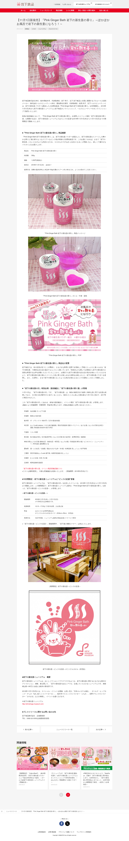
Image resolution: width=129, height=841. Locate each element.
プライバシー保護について (66, 832)
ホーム (23, 10)
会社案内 (33, 10)
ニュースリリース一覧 (64, 729)
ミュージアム (42, 29)
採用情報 (57, 4)
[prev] (61, 795)
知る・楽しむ (103, 10)
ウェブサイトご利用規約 (84, 832)
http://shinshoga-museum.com (33, 704)
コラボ (34, 29)
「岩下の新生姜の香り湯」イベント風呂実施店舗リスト (42, 468)
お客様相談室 (42, 832)
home (2, 811)
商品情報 (59, 10)
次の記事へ (100, 729)
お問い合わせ (67, 4)
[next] (68, 795)
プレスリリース (53, 29)
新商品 (27, 29)
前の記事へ (29, 729)
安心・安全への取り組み (86, 10)
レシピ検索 (70, 10)
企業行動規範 (52, 832)
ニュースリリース (46, 10)
